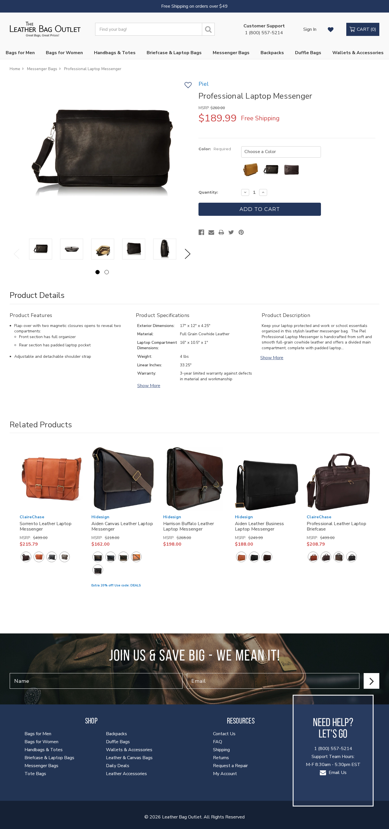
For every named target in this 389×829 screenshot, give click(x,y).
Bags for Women (64, 53)
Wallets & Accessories (358, 53)
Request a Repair (230, 766)
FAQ (217, 742)
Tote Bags (35, 774)
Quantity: (208, 192)
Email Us (337, 772)
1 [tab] (97, 272)
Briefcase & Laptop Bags (174, 53)
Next (188, 254)
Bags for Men (20, 53)
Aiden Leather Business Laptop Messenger (259, 526)
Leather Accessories (126, 774)
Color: (214, 149)
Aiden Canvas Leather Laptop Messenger (122, 526)
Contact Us (224, 734)
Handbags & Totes (115, 53)
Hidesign (100, 517)
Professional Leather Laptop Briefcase (336, 526)
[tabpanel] (40, 249)
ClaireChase (32, 517)
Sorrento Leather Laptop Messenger (45, 526)
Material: (145, 334)
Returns (221, 758)
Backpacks (272, 53)
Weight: (144, 356)
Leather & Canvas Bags (129, 758)
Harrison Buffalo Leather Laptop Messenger (188, 526)
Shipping (221, 750)
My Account (225, 774)
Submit (371, 681)
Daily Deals (117, 766)
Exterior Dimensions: (156, 325)
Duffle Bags (308, 53)
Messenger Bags (231, 53)
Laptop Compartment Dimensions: (157, 345)
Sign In (309, 29)
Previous (16, 254)
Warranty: (146, 373)
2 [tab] (107, 272)
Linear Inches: (149, 365)
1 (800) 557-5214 (264, 29)
